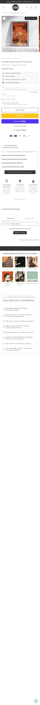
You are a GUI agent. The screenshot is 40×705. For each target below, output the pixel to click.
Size (2, 86)
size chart (34, 92)
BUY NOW (20, 115)
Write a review (20, 233)
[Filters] (8, 224)
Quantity (4, 94)
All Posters (7, 12)
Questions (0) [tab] (29, 218)
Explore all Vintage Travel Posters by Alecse (20, 172)
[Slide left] (16, 56)
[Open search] (3, 224)
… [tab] (23, 199)
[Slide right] (24, 56)
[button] (4, 7)
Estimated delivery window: (11, 102)
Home (2, 12)
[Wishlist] (31, 7)
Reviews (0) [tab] (10, 218)
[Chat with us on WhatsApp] (36, 701)
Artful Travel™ (6, 65)
